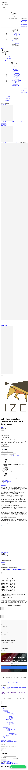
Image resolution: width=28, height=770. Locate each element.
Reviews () (3, 427)
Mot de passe (3, 757)
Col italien (11, 713)
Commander (11, 454)
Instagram (10, 741)
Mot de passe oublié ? (5, 761)
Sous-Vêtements (9, 722)
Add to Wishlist (11, 455)
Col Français (11, 714)
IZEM (5, 553)
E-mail (2, 755)
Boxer (10, 724)
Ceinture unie (11, 733)
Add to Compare (4, 455)
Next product (3, 125)
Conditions (3, 555)
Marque (2, 553)
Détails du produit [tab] (7, 481)
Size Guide (17, 455)
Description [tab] (5, 480)
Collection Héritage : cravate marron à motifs (10, 142)
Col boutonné (12, 717)
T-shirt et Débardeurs (13, 725)
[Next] (2, 749)
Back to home (4, 124)
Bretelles (17, 39)
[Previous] (1, 749)
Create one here (9, 762)
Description (3, 485)
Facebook (3, 741)
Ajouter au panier (4, 454)
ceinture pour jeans (13, 734)
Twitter (6, 741)
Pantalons (17, 75)
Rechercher (24, 18)
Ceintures (17, 81)
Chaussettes (11, 723)
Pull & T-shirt (17, 34)
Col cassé (11, 718)
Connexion (3, 759)
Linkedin (15, 741)
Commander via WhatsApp (19, 766)
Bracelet (8, 735)
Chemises (17, 33)
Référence (3, 554)
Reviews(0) (3, 562)
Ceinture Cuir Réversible (14, 731)
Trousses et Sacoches (16, 40)
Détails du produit (4, 552)
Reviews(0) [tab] (5, 482)
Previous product (4, 104)
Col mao (10, 716)
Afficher (15, 758)
